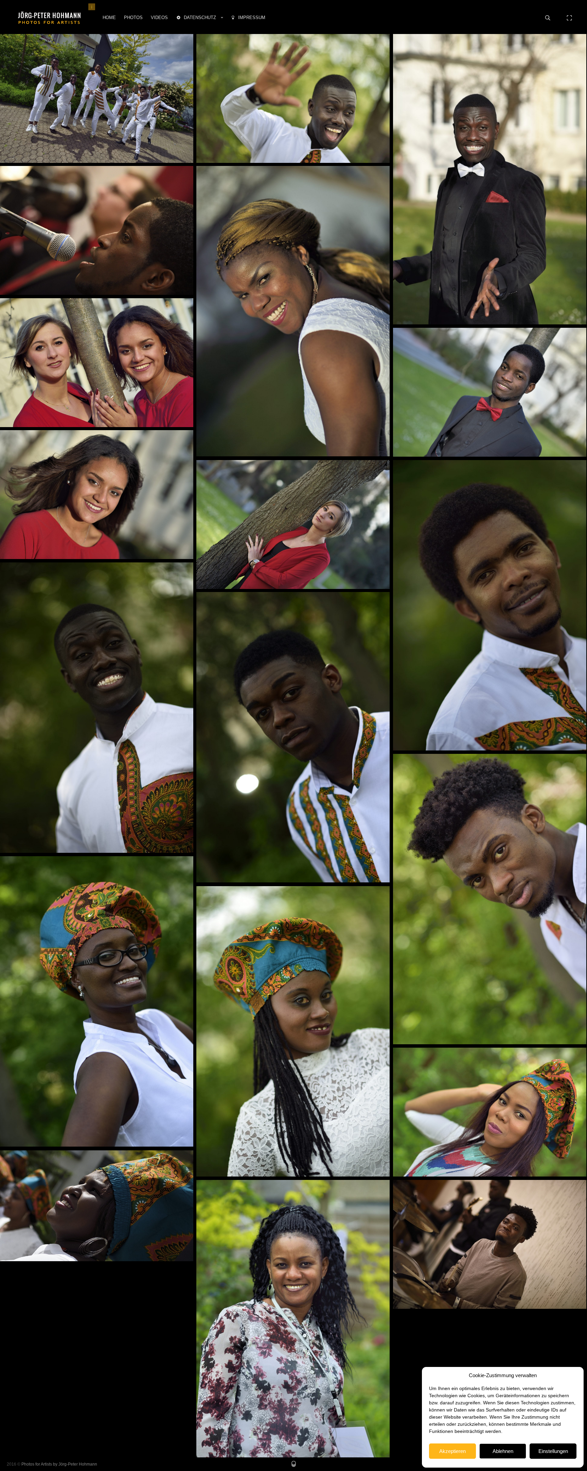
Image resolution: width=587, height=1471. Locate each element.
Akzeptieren (452, 1451)
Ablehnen (503, 1451)
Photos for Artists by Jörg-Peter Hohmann (59, 1464)
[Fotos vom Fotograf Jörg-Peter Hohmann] (49, 17)
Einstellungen (553, 1451)
